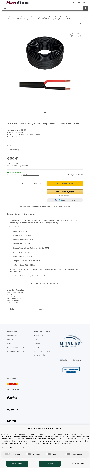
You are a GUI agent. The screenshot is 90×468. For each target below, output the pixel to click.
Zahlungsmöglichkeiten (15, 347)
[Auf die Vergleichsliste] (72, 35)
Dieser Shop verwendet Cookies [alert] (45, 428)
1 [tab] (45, 112)
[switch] (7, 454)
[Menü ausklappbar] (3, 1)
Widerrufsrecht (39, 355)
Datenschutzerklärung (9, 447)
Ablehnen (50, 463)
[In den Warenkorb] (9, 30)
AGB (35, 340)
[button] (68, 2)
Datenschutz (38, 336)
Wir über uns (12, 336)
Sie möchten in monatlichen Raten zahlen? (45, 206)
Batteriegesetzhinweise (42, 351)
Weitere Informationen (61, 206)
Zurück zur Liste (14, 17)
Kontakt (10, 340)
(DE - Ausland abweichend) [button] (31, 175)
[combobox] (45, 149)
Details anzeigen (77, 464)
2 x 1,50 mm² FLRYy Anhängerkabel (28, 134)
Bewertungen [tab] (29, 214)
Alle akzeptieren (17, 463)
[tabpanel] (45, 70)
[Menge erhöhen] (40, 183)
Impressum (38, 347)
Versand (25, 166)
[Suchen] (85, 8)
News (9, 343)
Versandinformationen (15, 351)
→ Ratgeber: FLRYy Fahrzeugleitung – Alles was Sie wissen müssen (33, 276)
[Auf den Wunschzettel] (78, 35)
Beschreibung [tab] (13, 214)
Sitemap (37, 343)
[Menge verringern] (9, 183)
